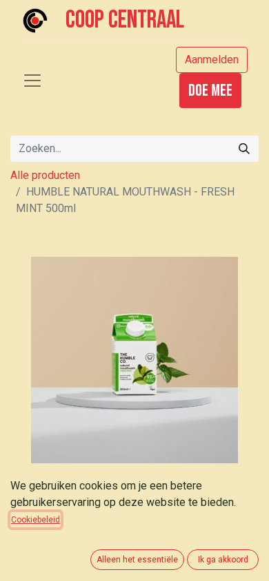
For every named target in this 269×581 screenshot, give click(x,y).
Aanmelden (212, 59)
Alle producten (45, 175)
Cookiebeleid (35, 520)
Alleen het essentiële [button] (137, 559)
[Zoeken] (244, 149)
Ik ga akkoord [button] (223, 559)
